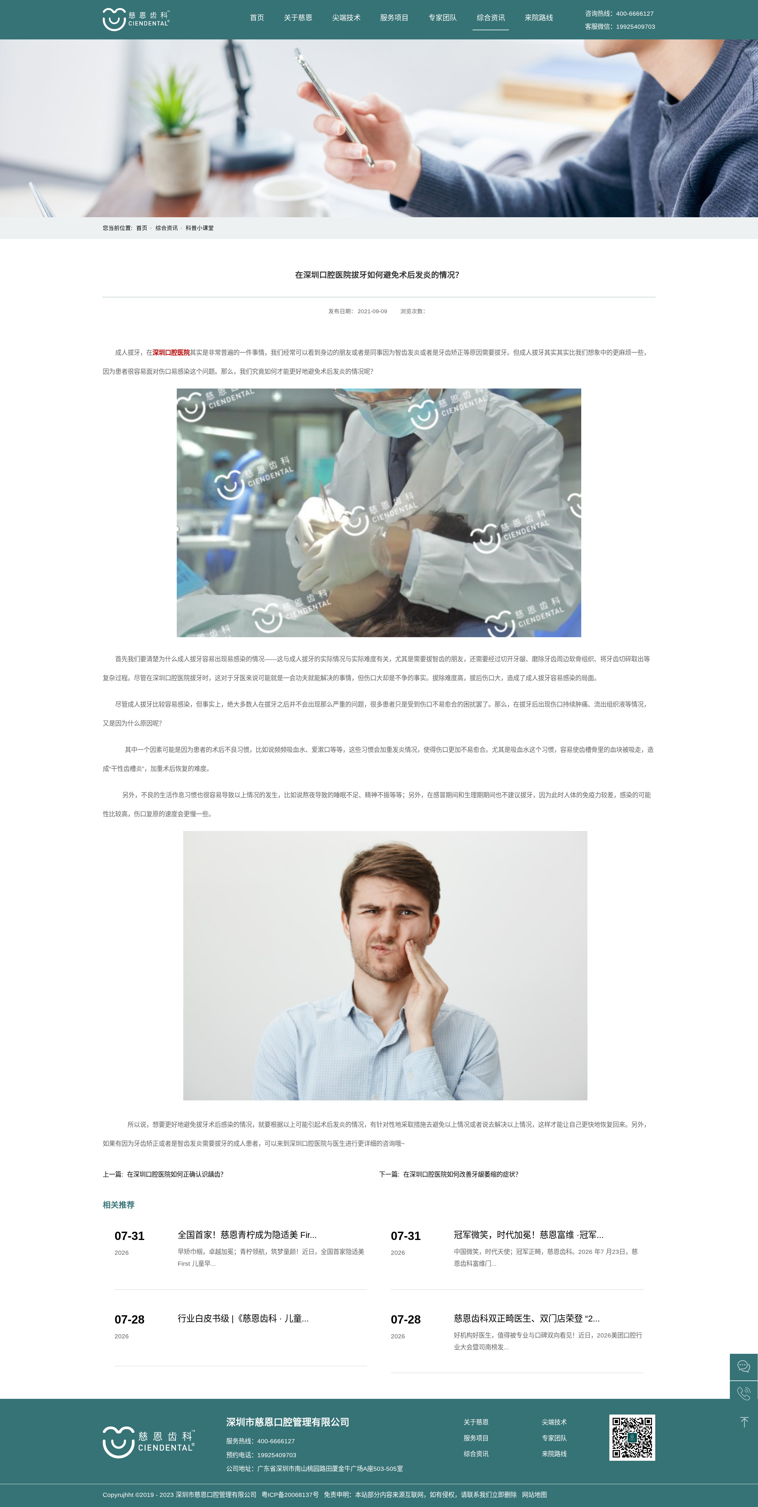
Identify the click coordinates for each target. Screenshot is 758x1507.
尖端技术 (346, 18)
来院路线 (539, 18)
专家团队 (442, 18)
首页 (257, 18)
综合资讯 (491, 18)
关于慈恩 (298, 18)
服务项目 (394, 18)
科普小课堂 (200, 228)
